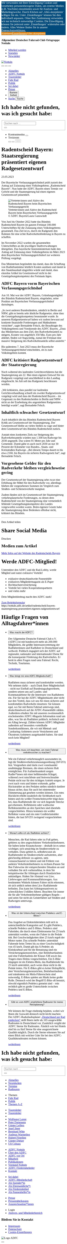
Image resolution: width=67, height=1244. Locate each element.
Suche (12, 98)
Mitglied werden (17, 50)
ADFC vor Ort (16, 1155)
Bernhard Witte (16, 1131)
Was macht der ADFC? (21, 632)
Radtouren (14, 1089)
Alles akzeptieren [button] (36, 33)
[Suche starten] (5, 127)
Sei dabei (13, 86)
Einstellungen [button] (19, 33)
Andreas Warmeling (19, 1134)
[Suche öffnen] (6, 65)
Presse (11, 89)
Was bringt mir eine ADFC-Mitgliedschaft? (30, 676)
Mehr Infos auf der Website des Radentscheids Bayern (30, 553)
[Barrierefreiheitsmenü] (2, 65)
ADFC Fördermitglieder (21, 1167)
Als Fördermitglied (18, 1189)
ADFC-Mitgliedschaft (20, 1179)
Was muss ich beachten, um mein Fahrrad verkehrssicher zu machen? (37, 751)
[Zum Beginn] (2, 1241)
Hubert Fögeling (17, 1137)
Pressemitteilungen (18, 1201)
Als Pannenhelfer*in (19, 1192)
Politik (11, 83)
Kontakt (12, 1171)
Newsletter (14, 56)
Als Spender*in (16, 1182)
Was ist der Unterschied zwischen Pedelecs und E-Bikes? (37, 914)
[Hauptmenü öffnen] (9, 65)
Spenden (13, 53)
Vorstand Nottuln (17, 1164)
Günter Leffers (16, 1125)
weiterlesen (14, 669)
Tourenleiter (14, 76)
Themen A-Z (15, 1104)
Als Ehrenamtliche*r (19, 1186)
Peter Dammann (17, 1122)
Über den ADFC (17, 1152)
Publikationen (15, 1161)
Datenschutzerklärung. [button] (13, 30)
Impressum (14, 1226)
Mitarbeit (13, 1158)
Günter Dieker (16, 1140)
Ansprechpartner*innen (21, 1204)
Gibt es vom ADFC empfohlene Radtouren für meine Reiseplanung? (37, 1003)
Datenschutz (15, 1229)
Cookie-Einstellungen (20, 1232)
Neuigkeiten (14, 1083)
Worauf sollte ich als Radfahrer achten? (29, 833)
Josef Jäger (14, 1128)
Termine (12, 1086)
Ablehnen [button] (6, 33)
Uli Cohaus (14, 1143)
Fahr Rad (13, 80)
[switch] (26, 135)
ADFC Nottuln (16, 73)
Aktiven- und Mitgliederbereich (25, 1212)
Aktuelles (13, 70)
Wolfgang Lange (17, 1119)
